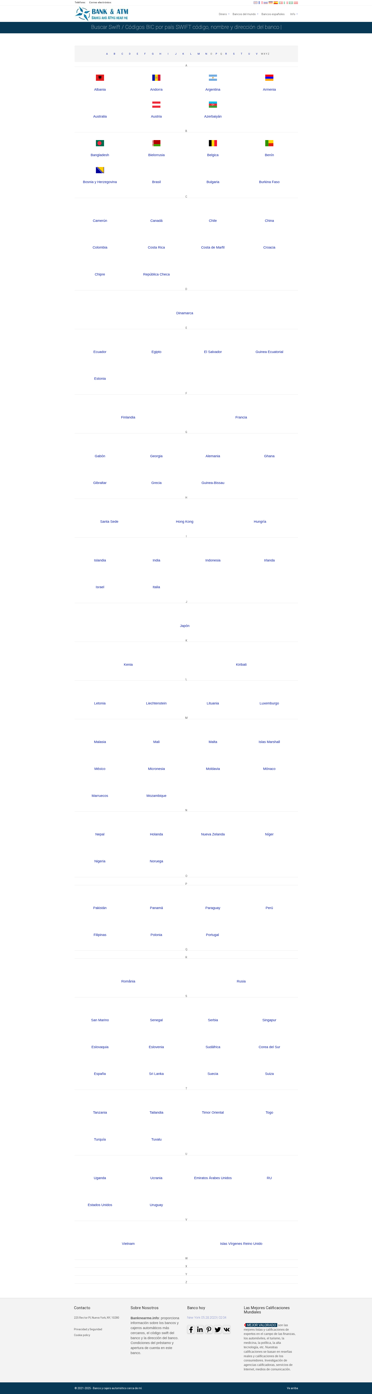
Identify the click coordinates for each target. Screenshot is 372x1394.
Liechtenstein (156, 703)
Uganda (100, 1178)
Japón (184, 626)
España (100, 1074)
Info (294, 14)
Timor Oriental (213, 1112)
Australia (100, 116)
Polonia (156, 935)
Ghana (269, 456)
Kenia (128, 664)
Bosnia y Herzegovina (100, 182)
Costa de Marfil (213, 247)
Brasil (156, 182)
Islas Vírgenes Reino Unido (241, 1244)
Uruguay (156, 1205)
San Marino (100, 1020)
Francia (241, 417)
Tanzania (100, 1112)
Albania (100, 89)
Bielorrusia (156, 155)
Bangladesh (100, 155)
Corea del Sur (269, 1047)
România (128, 981)
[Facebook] (191, 1329)
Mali (156, 742)
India (156, 560)
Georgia (156, 456)
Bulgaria (213, 182)
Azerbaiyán (213, 116)
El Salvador (213, 352)
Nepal (99, 834)
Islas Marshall (269, 742)
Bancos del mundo (244, 14)
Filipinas (100, 935)
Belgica (213, 155)
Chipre (100, 274)
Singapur (269, 1020)
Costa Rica (156, 247)
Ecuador (99, 352)
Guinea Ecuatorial (269, 352)
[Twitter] (217, 1329)
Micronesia (156, 769)
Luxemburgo (269, 703)
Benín (269, 155)
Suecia (213, 1074)
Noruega (156, 861)
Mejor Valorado (261, 1325)
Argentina (212, 89)
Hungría (260, 522)
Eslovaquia (99, 1047)
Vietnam (128, 1244)
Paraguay (212, 908)
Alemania (213, 456)
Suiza (269, 1074)
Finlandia (128, 417)
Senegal (156, 1020)
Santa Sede (109, 522)
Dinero (223, 14)
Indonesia (212, 560)
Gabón (100, 456)
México (99, 769)
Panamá (156, 908)
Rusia (241, 981)
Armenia (269, 89)
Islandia (100, 560)
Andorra (156, 89)
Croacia (269, 247)
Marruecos (100, 796)
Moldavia (213, 769)
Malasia (100, 742)
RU (269, 1178)
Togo (269, 1112)
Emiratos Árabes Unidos (213, 1178)
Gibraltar (100, 483)
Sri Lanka (156, 1074)
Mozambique (156, 796)
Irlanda (269, 560)
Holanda (156, 834)
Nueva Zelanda (213, 834)
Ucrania (156, 1178)
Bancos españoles (273, 14)
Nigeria (99, 861)
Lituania (213, 703)
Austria (156, 116)
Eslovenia (156, 1047)
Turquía (100, 1139)
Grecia (156, 483)
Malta (213, 742)
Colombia (100, 247)
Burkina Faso (269, 182)
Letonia (100, 703)
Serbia (213, 1020)
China (269, 221)
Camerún (100, 221)
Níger (269, 834)
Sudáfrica (213, 1047)
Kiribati (241, 664)
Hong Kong (184, 522)
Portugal (213, 935)
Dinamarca (184, 313)
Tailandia (156, 1112)
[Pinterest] (209, 1329)
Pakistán (100, 908)
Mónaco (269, 769)
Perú (269, 908)
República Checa (156, 274)
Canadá (156, 221)
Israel (100, 587)
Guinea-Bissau (213, 483)
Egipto (156, 352)
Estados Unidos (100, 1205)
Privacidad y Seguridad (88, 1329)
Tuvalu (156, 1139)
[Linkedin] (200, 1329)
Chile (213, 221)
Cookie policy (82, 1335)
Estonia (100, 379)
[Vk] (226, 1329)
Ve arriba (292, 1388)
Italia (156, 587)
